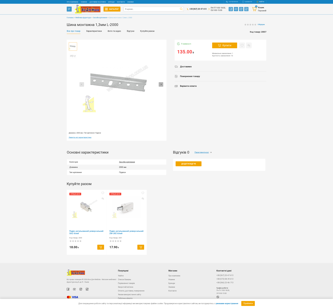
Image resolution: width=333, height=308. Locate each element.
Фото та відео (114, 31)
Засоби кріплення (127, 162)
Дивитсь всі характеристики (80, 137)
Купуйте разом (147, 31)
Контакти (121, 2)
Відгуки (130, 31)
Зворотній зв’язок (125, 287)
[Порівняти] (249, 45)
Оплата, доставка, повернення (131, 291)
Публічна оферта (125, 298)
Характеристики (94, 31)
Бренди (111, 2)
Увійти (121, 276)
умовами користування (227, 303)
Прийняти (248, 303)
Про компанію (72, 2)
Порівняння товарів (126, 283)
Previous (81, 84)
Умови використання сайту (129, 294)
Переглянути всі (201, 152)
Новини (84, 2)
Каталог (114, 9)
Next (161, 84)
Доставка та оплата (97, 2)
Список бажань (124, 279)
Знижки (130, 2)
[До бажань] (242, 45)
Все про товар (73, 31)
